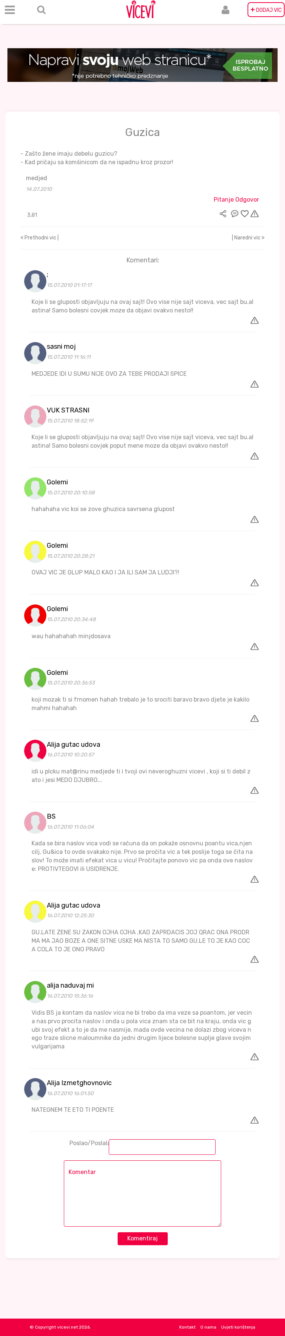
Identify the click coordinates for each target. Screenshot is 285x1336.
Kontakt (187, 1327)
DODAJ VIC (266, 10)
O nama (208, 1327)
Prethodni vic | (41, 238)
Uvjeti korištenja (238, 1327)
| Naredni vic (247, 238)
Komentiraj (142, 1238)
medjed (36, 178)
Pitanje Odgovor (236, 199)
